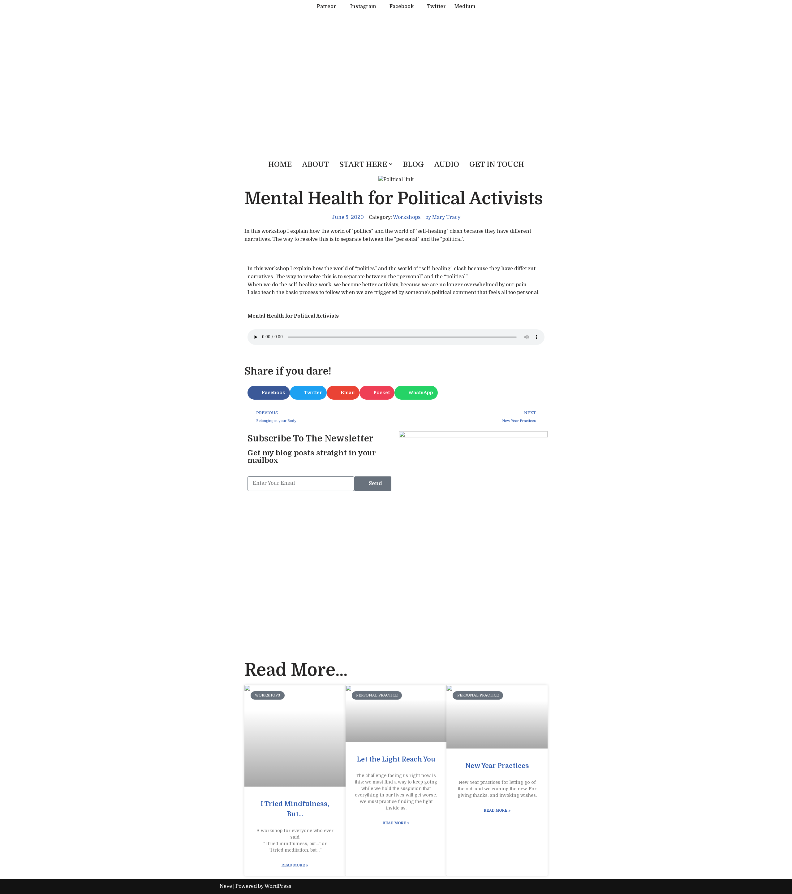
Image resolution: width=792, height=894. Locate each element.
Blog (413, 164)
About (315, 164)
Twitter (436, 6)
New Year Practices (497, 766)
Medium (465, 6)
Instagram (363, 6)
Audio (446, 164)
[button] (391, 164)
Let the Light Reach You (396, 759)
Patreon (327, 6)
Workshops (406, 217)
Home (280, 164)
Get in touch (496, 164)
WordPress (278, 886)
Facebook (402, 6)
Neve (226, 886)
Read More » (295, 865)
